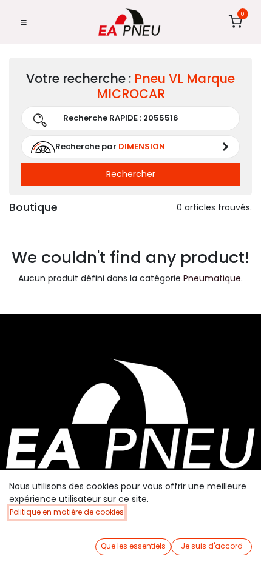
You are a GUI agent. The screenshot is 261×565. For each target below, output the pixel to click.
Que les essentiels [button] (133, 546)
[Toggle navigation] (24, 21)
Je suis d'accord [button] (212, 546)
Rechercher (130, 174)
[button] (130, 146)
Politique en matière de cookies (67, 512)
